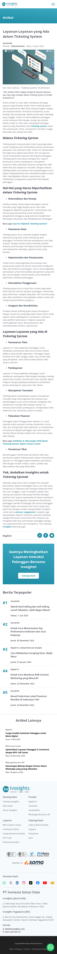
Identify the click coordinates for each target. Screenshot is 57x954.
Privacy (18, 949)
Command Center (11, 829)
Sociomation (34, 810)
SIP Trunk (7, 838)
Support (32, 829)
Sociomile (32, 806)
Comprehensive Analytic (14, 833)
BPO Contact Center (12, 825)
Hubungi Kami (28, 575)
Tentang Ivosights (11, 801)
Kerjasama (33, 833)
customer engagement (25, 512)
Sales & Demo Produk (38, 825)
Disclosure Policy (40, 949)
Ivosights (7, 526)
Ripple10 (32, 801)
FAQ (11, 949)
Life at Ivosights (10, 810)
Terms (27, 949)
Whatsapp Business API (39, 814)
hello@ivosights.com (15, 929)
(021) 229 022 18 (12, 932)
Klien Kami (8, 806)
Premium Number (11, 842)
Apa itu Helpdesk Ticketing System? (30, 223)
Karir (30, 838)
